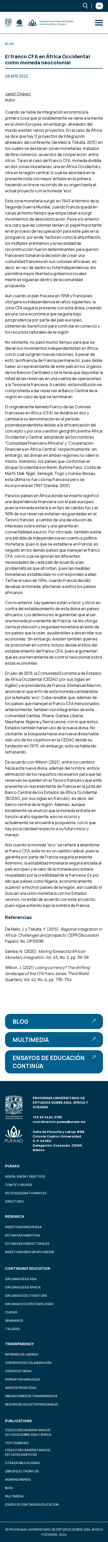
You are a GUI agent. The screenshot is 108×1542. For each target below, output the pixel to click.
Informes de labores (21, 1354)
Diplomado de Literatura (26, 1295)
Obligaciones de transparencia (31, 1396)
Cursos (11, 1312)
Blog (20, 1021)
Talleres (12, 1329)
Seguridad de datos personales (31, 1404)
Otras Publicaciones (22, 1463)
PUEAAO (12, 1166)
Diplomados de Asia (21, 1279)
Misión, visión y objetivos (25, 1176)
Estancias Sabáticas (22, 1235)
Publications (18, 1420)
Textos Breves (16, 1443)
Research (14, 1216)
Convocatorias (18, 1371)
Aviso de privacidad (21, 1388)
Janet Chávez (18, 94)
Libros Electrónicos (22, 1471)
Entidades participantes (25, 1193)
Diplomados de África (23, 1287)
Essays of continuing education (32, 1504)
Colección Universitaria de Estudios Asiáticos (27, 1452)
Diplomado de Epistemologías (29, 1304)
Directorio (14, 1201)
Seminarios (14, 1320)
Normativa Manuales (22, 1379)
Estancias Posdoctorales (27, 1243)
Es (99, 6)
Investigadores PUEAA (23, 1227)
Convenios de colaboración (28, 1363)
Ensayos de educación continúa (49, 1062)
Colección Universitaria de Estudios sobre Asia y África (28, 1432)
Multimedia (31, 1040)
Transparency (19, 1343)
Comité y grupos (18, 1185)
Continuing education (27, 1268)
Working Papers (18, 1479)
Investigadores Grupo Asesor (29, 1252)
